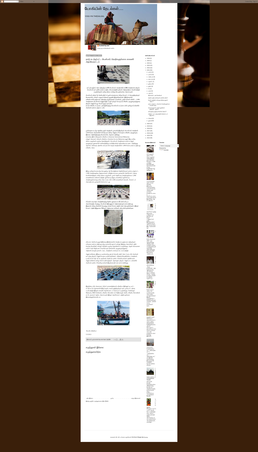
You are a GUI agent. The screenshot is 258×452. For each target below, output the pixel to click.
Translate (166, 150)
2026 (148, 58)
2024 (148, 63)
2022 (148, 68)
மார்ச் (149, 93)
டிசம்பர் (150, 72)
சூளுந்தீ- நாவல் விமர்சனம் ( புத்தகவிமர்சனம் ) (151, 318)
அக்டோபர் (150, 77)
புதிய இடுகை (89, 398)
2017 (148, 131)
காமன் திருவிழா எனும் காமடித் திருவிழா (151, 183)
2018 (148, 128)
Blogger (139, 437)
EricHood (134, 437)
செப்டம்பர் (150, 79)
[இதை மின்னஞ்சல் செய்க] (115, 340)
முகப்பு (112, 398)
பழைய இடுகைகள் (135, 398)
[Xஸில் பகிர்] (119, 340)
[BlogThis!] (117, 340)
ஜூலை (150, 84)
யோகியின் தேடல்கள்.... (104, 8)
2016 (148, 133)
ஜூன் (149, 86)
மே (149, 88)
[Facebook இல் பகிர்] (121, 340)
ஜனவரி (150, 120)
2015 (148, 135)
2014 (148, 138)
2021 (148, 70)
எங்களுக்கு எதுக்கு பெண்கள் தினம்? (157, 111)
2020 (148, 123)
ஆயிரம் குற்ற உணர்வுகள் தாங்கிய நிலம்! (158, 98)
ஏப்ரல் (149, 91)
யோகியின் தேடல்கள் (104, 45)
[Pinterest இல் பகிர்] (122, 340)
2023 (148, 65)
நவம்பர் (150, 74)
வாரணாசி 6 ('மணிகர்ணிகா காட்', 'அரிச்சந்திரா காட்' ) (151, 350)
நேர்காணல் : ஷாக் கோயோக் (155, 95)
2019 (148, 126)
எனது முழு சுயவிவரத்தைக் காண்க (105, 48)
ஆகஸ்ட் (150, 81)
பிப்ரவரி (150, 118)
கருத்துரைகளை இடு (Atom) (101, 401)
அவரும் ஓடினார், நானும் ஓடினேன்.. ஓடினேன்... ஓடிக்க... (156, 108)
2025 (148, 60)
